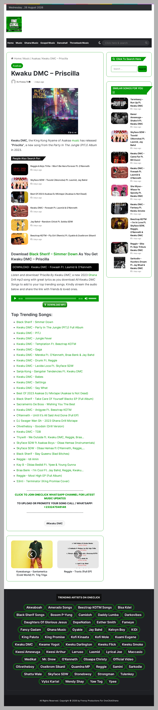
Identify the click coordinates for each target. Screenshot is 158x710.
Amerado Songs (60, 607)
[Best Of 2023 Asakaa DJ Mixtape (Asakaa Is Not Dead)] (19, 197)
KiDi (134, 629)
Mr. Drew (49, 659)
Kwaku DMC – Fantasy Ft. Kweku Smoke (137, 207)
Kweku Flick (107, 644)
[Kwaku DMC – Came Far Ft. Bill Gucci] (119, 157)
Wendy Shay (74, 681)
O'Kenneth (69, 659)
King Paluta (30, 637)
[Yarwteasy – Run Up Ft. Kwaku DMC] (119, 103)
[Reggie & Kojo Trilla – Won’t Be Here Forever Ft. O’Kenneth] (19, 169)
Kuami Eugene (125, 637)
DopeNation (82, 622)
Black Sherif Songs (30, 615)
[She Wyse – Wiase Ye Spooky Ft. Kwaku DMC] (119, 190)
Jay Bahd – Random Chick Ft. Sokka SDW (51, 221)
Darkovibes (133, 615)
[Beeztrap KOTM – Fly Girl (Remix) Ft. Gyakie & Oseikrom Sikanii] (19, 239)
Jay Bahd (95, 629)
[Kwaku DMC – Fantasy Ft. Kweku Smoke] (119, 208)
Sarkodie (135, 667)
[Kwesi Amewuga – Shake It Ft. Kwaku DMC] (119, 118)
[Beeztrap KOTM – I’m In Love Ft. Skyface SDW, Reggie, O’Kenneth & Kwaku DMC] (119, 223)
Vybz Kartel (50, 681)
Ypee (112, 681)
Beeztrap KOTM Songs (95, 607)
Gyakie (77, 629)
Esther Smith (106, 622)
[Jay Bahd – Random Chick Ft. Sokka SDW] (19, 225)
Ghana (92, 275)
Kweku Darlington (79, 644)
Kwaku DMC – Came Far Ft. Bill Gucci (137, 156)
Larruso (77, 652)
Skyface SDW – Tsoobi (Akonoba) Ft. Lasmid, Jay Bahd (58, 180)
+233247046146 (55, 507)
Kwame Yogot (49, 644)
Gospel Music (47, 42)
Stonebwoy (82, 674)
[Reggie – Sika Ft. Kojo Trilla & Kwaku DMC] (119, 248)
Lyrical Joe (114, 652)
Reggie (101, 667)
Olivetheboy (25, 667)
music (75, 140)
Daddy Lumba (108, 615)
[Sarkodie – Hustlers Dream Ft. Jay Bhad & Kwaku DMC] (119, 262)
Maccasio (135, 652)
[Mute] (86, 298)
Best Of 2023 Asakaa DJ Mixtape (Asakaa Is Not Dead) (58, 194)
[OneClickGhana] (14, 24)
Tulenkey (127, 674)
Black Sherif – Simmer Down (53, 254)
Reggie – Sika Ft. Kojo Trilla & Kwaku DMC (138, 246)
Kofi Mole (102, 637)
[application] (55, 298)
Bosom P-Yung (61, 615)
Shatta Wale (33, 674)
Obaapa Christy (95, 659)
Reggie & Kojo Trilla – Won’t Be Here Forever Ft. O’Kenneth (60, 166)
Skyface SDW (58, 674)
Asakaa (36, 58)
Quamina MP (80, 667)
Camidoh (85, 615)
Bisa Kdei (124, 607)
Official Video (123, 659)
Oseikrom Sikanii (52, 667)
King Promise (55, 637)
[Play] (15, 298)
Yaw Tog (96, 681)
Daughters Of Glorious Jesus (45, 622)
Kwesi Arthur (56, 652)
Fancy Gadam (31, 629)
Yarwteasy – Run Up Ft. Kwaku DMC (136, 102)
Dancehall (62, 42)
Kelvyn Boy (116, 629)
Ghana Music (31, 42)
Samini (118, 667)
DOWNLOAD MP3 (56, 304)
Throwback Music (79, 42)
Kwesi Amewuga (27, 652)
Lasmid (94, 652)
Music (19, 42)
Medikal (30, 659)
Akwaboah (34, 607)
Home (10, 42)
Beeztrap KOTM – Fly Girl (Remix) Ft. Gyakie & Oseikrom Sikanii (63, 235)
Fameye (128, 622)
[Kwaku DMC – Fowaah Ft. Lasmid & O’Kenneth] (19, 211)
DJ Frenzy (21, 82)
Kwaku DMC (55, 523)
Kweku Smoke (132, 644)
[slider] (93, 298)
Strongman (106, 674)
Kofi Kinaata (80, 637)
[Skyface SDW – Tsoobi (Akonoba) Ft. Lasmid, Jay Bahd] (19, 183)
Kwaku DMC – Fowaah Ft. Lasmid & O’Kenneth (53, 207)
